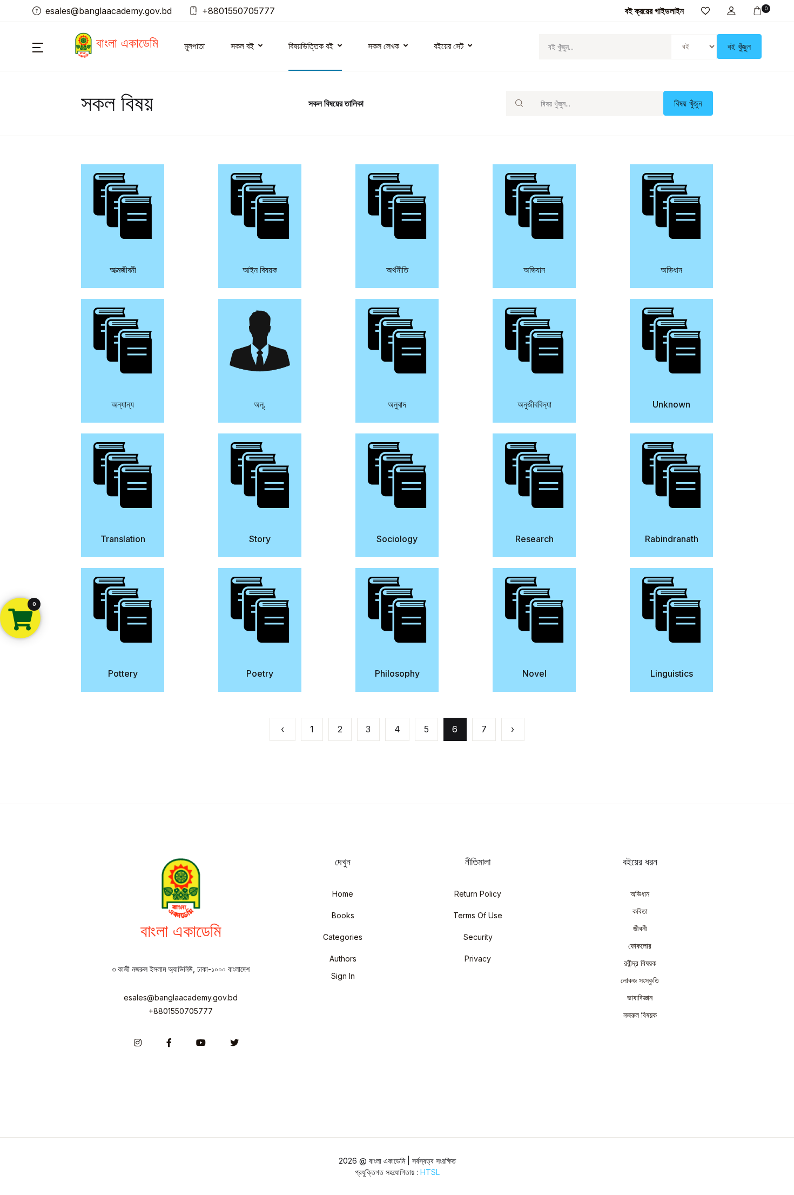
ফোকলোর (639, 945)
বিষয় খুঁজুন (688, 103)
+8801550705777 (181, 1011)
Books (343, 915)
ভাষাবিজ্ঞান (639, 997)
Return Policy (477, 893)
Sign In (343, 975)
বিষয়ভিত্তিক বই (310, 46)
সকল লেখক (383, 46)
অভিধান (639, 893)
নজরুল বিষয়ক (640, 1014)
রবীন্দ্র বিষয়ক (640, 962)
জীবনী (640, 928)
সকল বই (242, 46)
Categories (342, 937)
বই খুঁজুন (739, 46)
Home (342, 893)
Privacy (478, 958)
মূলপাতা (194, 46)
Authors (342, 958)
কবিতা (640, 911)
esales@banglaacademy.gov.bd (181, 997)
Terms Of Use (477, 915)
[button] (731, 11)
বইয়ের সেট (448, 46)
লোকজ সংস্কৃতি (640, 980)
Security (478, 937)
